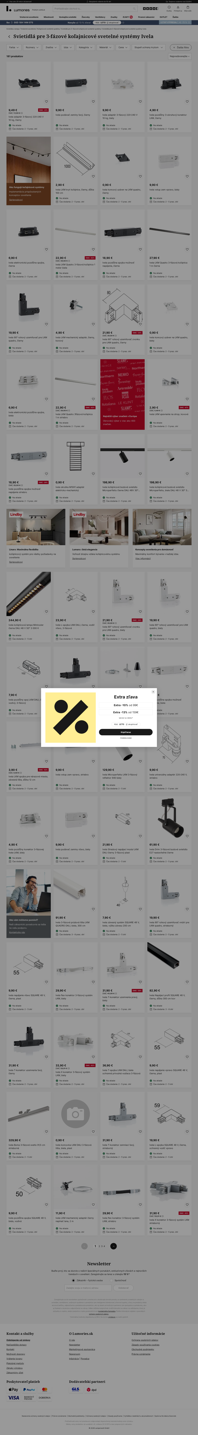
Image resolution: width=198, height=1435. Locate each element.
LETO (126, 724)
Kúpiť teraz (126, 732)
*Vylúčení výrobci (126, 738)
